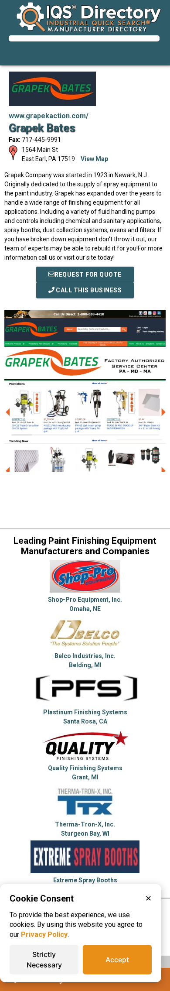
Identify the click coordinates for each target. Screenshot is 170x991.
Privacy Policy (44, 934)
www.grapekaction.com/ (48, 116)
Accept (117, 959)
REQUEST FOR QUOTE (88, 274)
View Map (94, 158)
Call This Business (88, 290)
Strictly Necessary (44, 959)
